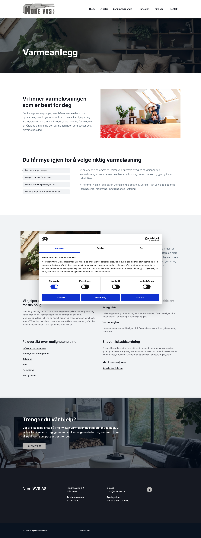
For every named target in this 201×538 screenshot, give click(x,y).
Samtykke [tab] (59, 248)
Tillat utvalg (100, 297)
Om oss (159, 9)
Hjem (92, 9)
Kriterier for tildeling (113, 368)
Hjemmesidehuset (40, 530)
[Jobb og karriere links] (164, 9)
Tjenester (143, 9)
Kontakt (174, 9)
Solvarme (27, 359)
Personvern (85, 530)
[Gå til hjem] (41, 8)
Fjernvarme (28, 370)
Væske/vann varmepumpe (36, 353)
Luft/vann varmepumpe (34, 348)
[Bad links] (132, 9)
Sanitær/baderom (122, 9)
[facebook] (149, 489)
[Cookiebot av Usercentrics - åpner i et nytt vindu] (147, 239)
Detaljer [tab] (100, 248)
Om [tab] (141, 248)
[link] (120, 9)
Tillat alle (140, 297)
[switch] (85, 287)
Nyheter (104, 9)
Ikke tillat (61, 297)
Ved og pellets (30, 375)
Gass (25, 364)
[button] (34, 446)
